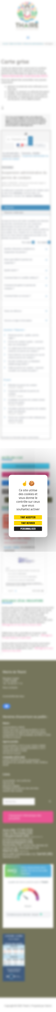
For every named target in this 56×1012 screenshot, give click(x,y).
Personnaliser (28, 528)
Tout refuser (28, 523)
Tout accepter (27, 517)
